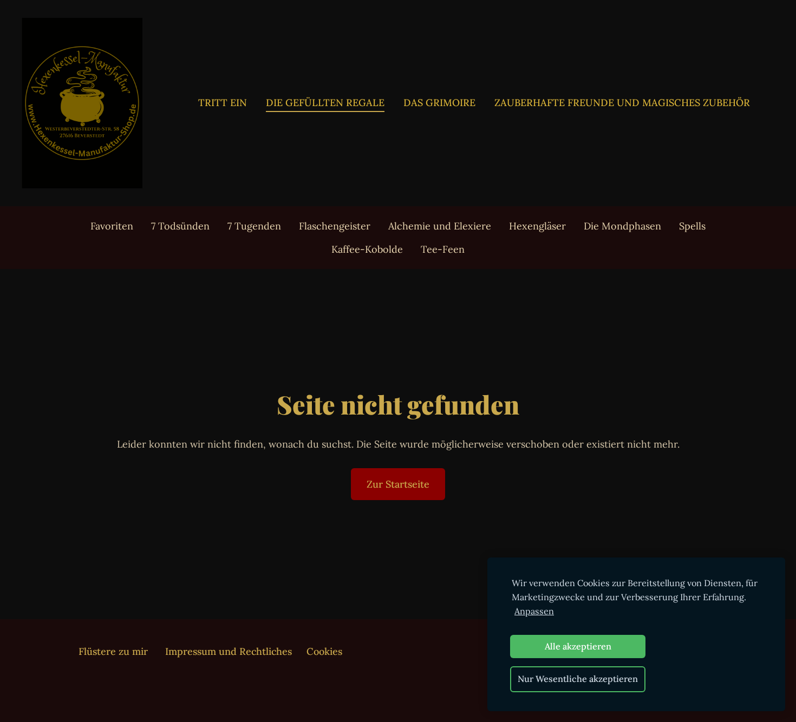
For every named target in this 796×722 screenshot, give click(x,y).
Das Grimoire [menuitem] (439, 102)
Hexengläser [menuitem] (537, 226)
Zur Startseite (398, 484)
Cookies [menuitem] (324, 651)
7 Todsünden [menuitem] (180, 226)
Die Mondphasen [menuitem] (622, 226)
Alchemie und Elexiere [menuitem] (439, 226)
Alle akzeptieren (578, 646)
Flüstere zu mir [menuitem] (113, 651)
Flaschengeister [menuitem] (334, 226)
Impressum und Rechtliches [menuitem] (228, 651)
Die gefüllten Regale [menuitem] (325, 102)
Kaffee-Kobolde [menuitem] (367, 249)
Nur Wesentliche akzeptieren (578, 678)
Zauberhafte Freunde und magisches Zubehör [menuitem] (622, 102)
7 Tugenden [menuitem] (254, 226)
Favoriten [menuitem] (111, 226)
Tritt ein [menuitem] (222, 102)
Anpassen (534, 611)
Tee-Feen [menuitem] (443, 249)
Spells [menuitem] (692, 226)
